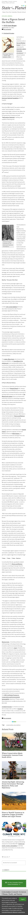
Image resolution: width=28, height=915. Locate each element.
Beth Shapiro (15, 433)
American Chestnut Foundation (10, 98)
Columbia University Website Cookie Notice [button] (13, 912)
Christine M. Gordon (9, 33)
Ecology (4, 16)
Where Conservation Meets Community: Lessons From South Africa (12, 755)
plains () (9, 359)
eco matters (17, 725)
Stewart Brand (14, 388)
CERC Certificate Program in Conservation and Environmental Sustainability (11, 697)
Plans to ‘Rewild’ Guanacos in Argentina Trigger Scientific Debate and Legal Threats (13, 814)
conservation (9, 725)
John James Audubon (11, 307)
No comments (7, 29)
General (9, 16)
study (15, 648)
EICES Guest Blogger (10, 26)
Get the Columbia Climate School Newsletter (15, 883)
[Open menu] (25, 2)
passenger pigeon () (21, 51)
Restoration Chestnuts (8, 117)
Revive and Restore (19, 416)
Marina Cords (5, 642)
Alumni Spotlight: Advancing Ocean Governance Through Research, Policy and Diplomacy (13, 785)
